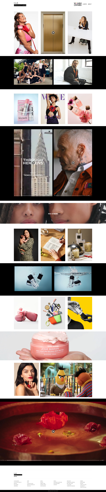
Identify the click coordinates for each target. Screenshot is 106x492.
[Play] (53, 32)
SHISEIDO (55, 484)
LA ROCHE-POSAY (30, 483)
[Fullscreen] (89, 195)
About (15, 476)
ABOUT (90, 4)
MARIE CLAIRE (42, 483)
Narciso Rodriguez (31, 484)
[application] (53, 32)
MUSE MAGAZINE (57, 483)
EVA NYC (41, 482)
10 (17, 195)
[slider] (53, 460)
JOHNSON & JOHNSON (71, 482)
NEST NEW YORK (70, 483)
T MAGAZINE (69, 484)
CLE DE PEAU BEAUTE (17, 482)
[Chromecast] (51, 195)
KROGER (15, 483)
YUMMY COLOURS (83, 484)
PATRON (81, 483)
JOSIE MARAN (82, 482)
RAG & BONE (16, 484)
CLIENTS (85, 4)
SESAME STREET (43, 484)
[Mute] (48, 195)
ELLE (28, 482)
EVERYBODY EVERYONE (58, 482)
